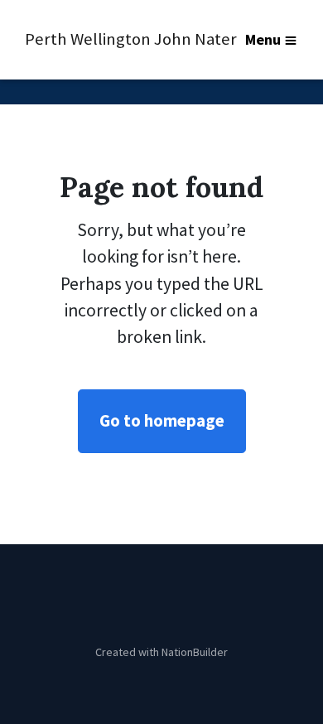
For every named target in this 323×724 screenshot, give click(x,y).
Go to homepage (161, 421)
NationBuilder (195, 651)
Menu (263, 39)
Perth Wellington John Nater (105, 39)
